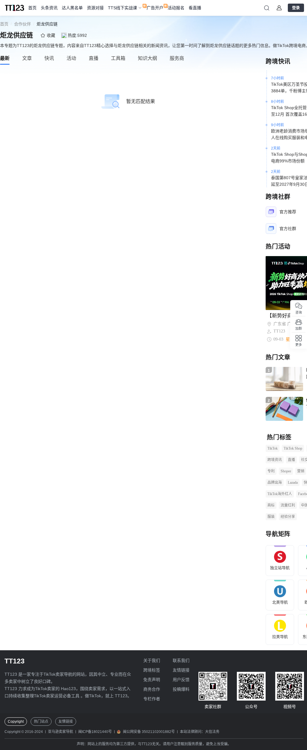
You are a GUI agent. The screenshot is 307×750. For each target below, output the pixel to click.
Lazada (293, 482)
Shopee (286, 471)
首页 (32, 7)
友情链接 (181, 670)
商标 (271, 505)
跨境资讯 (274, 460)
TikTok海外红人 (279, 494)
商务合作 (151, 689)
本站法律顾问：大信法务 (199, 732)
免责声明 (151, 679)
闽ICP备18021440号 (95, 732)
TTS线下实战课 (122, 7)
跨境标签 (151, 670)
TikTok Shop (293, 448)
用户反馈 (181, 679)
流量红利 (288, 505)
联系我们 (181, 660)
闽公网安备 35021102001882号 (149, 732)
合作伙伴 (22, 24)
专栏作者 (151, 698)
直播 (291, 460)
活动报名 (176, 7)
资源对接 (95, 7)
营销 (300, 471)
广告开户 (155, 7)
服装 (271, 517)
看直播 (195, 7)
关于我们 (151, 660)
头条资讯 (49, 7)
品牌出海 (274, 482)
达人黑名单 (72, 7)
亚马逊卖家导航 (60, 732)
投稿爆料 (181, 689)
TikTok (272, 448)
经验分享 (288, 517)
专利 (271, 471)
